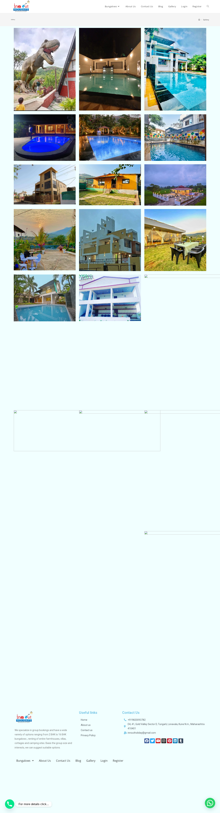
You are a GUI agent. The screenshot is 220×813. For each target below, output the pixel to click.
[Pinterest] (169, 740)
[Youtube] (158, 740)
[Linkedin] (175, 740)
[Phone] (9, 804)
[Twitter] (152, 740)
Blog (78, 761)
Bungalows (23, 761)
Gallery (90, 761)
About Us (45, 761)
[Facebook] (146, 740)
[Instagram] (163, 740)
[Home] (199, 19)
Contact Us (63, 761)
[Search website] (208, 6)
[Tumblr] (180, 740)
